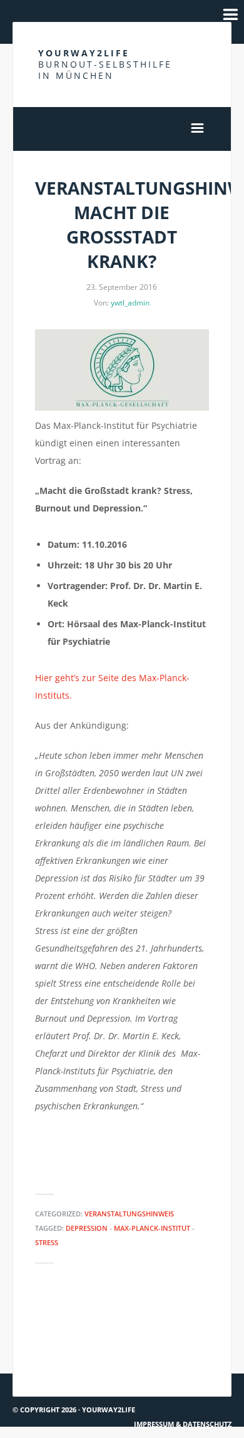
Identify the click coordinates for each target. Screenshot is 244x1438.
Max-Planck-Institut (152, 1228)
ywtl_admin (130, 302)
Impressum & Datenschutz (182, 1424)
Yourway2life (105, 64)
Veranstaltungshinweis (129, 1213)
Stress (46, 1242)
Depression (87, 1228)
